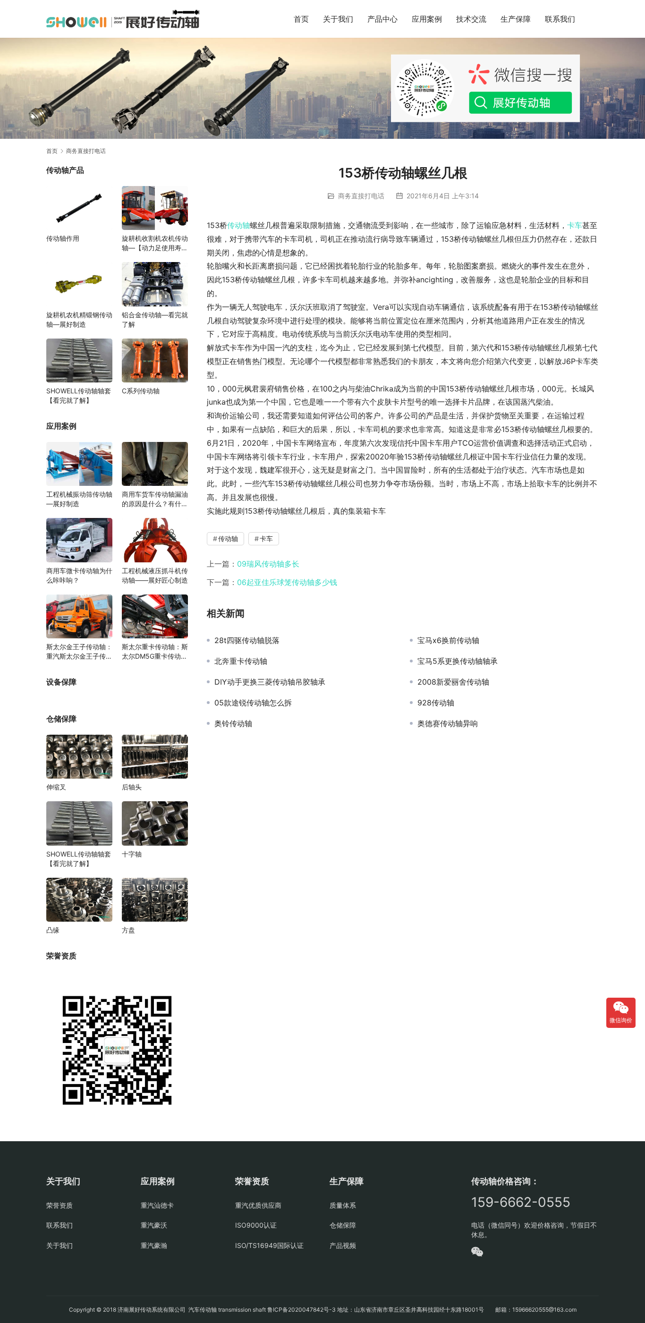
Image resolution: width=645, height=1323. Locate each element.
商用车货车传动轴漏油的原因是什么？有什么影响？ (155, 499)
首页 (301, 19)
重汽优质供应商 (258, 1205)
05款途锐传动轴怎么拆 (253, 702)
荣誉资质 (59, 1205)
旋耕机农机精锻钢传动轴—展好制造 (79, 319)
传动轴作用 (62, 238)
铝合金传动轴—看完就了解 (155, 319)
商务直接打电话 (361, 196)
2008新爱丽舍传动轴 (453, 682)
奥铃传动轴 (233, 723)
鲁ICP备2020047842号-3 (301, 1309)
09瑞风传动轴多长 (268, 563)
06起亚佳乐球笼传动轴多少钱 (287, 582)
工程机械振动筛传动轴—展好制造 (79, 499)
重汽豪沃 (154, 1225)
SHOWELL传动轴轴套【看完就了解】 (78, 395)
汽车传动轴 (202, 1309)
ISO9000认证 (256, 1225)
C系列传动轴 (141, 391)
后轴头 (132, 787)
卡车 (574, 225)
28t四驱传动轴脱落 (247, 640)
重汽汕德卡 (157, 1205)
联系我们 (560, 19)
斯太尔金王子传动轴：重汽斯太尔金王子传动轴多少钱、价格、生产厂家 (79, 652)
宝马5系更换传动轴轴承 (457, 661)
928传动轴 (435, 702)
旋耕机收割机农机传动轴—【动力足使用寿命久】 (155, 243)
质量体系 (343, 1205)
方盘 (128, 930)
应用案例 (427, 19)
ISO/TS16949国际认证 (269, 1245)
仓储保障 (343, 1225)
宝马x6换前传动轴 (448, 640)
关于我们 (338, 19)
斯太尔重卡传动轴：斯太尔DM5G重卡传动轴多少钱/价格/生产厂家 (155, 652)
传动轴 (238, 225)
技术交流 (471, 19)
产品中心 (382, 19)
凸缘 (52, 930)
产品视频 (343, 1245)
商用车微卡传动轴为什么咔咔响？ (79, 575)
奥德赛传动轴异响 (447, 723)
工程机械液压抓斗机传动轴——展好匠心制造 (155, 575)
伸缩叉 (56, 787)
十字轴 (132, 854)
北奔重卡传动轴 (240, 661)
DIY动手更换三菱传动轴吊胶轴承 (269, 682)
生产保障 (516, 19)
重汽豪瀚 (154, 1245)
